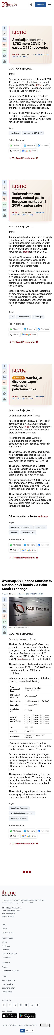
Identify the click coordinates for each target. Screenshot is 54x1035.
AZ (27, 1031)
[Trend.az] (9, 4)
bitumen (14, 532)
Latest (4, 929)
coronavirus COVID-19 (33, 133)
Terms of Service (8, 980)
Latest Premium (8, 933)
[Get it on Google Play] (27, 1015)
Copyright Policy (8, 988)
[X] (15, 1005)
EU (12, 317)
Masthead (6, 946)
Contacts (5, 950)
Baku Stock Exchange (19, 808)
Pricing (4, 967)
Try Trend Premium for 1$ (25, 158)
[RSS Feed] (37, 1005)
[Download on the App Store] (9, 1015)
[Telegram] (26, 1005)
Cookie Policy (7, 992)
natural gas (38, 317)
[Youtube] (21, 1005)
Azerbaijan (15, 133)
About (4, 942)
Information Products (10, 971)
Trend (39, 85)
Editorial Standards (9, 953)
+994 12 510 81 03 (8, 914)
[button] (4, 28)
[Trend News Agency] (9, 893)
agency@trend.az (8, 916)
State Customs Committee (21, 527)
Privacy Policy (7, 984)
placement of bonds (18, 818)
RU (32, 1031)
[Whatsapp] (4, 1005)
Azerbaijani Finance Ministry (22, 813)
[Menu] (49, 4)
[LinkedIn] (32, 1005)
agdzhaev (43, 516)
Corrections (6, 957)
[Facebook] (10, 1005)
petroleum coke (28, 532)
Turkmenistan (23, 317)
